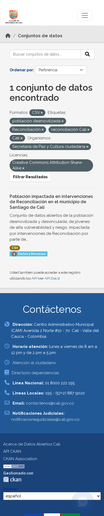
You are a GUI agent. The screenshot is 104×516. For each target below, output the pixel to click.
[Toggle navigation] (84, 15)
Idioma (10, 489)
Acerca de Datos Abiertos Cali (31, 444)
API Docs (52, 278)
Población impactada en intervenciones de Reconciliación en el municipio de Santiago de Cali (51, 202)
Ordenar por (21, 70)
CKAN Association (20, 458)
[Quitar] (42, 113)
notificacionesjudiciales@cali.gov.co (45, 419)
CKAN (12, 479)
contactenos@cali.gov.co (50, 403)
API (34, 278)
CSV (14, 248)
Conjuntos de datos (40, 35)
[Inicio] (8, 35)
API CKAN (12, 451)
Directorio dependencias (35, 373)
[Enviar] (87, 54)
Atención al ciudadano (34, 362)
